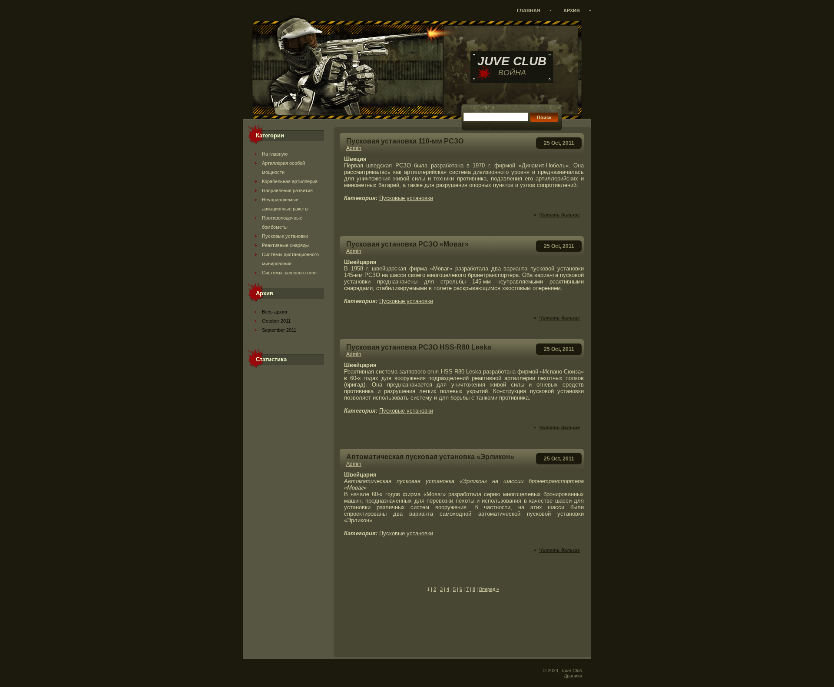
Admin (353, 148)
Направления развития (287, 190)
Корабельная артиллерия (290, 181)
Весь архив (274, 311)
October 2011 (276, 320)
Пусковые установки (285, 236)
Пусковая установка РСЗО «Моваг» (407, 244)
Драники (573, 675)
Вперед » (489, 589)
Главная (528, 10)
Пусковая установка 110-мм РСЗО (404, 141)
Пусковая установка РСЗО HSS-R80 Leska (418, 347)
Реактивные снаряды (285, 245)
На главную (275, 154)
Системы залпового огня (289, 272)
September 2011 (279, 330)
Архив (571, 10)
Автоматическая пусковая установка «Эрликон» (430, 456)
